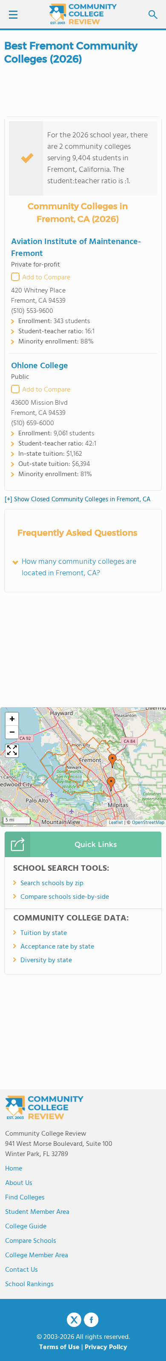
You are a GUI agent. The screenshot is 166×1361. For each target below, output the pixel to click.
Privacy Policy (106, 1347)
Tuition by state (43, 933)
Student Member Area (37, 1212)
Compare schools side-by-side (64, 897)
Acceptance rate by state (57, 947)
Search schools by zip (51, 883)
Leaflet (116, 823)
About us (18, 1183)
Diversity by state (46, 960)
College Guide (25, 1227)
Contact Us (21, 1270)
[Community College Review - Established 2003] (83, 14)
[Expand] (12, 750)
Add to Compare (46, 277)
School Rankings (29, 1284)
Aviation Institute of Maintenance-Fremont (76, 248)
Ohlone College (39, 366)
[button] (112, 761)
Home (13, 1169)
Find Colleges (25, 1198)
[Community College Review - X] (74, 1320)
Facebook (91, 1320)
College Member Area (36, 1255)
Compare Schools (30, 1241)
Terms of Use (59, 1347)
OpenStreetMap (148, 823)
